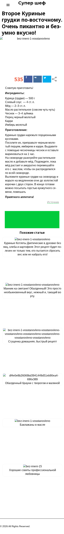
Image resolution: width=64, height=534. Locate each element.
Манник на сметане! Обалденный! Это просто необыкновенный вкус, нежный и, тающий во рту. (32, 292)
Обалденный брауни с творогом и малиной (32, 383)
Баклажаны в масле (32, 424)
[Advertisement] (32, 219)
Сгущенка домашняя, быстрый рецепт (32, 341)
